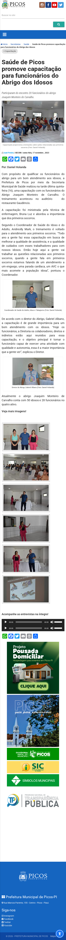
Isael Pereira (9, 153)
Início (5, 44)
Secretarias (16, 44)
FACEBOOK (48, 5)
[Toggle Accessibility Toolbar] (60, 934)
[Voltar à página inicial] (13, 8)
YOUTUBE (55, 5)
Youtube (8, 925)
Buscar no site (8, 15)
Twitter (7, 922)
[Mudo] (51, 622)
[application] (33, 622)
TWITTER (61, 5)
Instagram (9, 916)
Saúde (26, 44)
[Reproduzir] (5, 622)
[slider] (58, 621)
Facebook (8, 919)
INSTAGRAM (42, 5)
